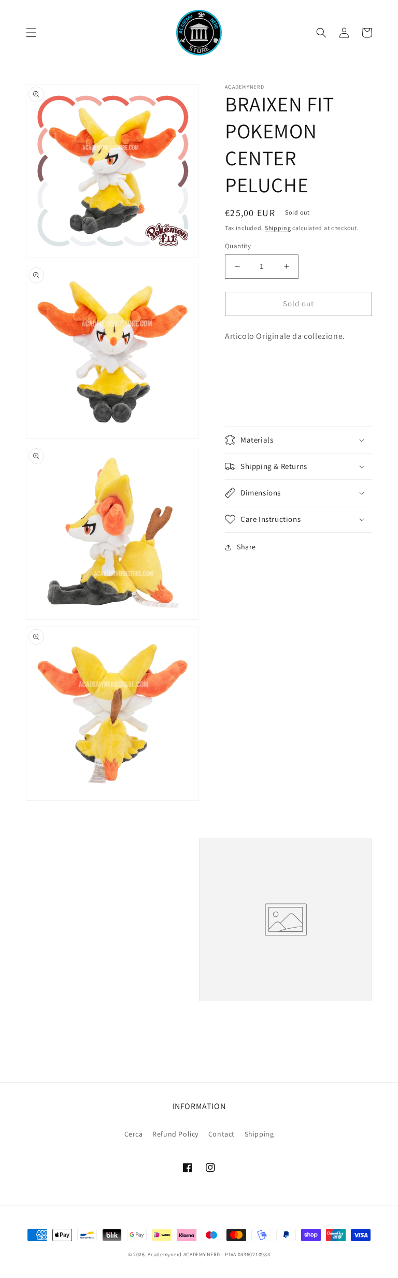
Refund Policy (175, 1134)
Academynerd (165, 1254)
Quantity (238, 246)
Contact (221, 1134)
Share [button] (246, 546)
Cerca (133, 1134)
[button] (31, 32)
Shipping (278, 228)
